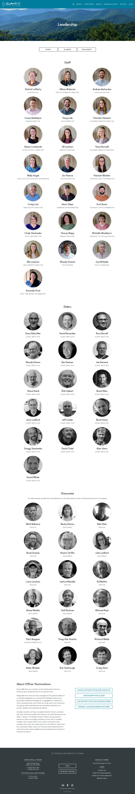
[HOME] (74, 4)
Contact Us (102, 770)
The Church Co (67, 791)
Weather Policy (102, 778)
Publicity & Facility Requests (102, 776)
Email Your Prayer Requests (102, 773)
